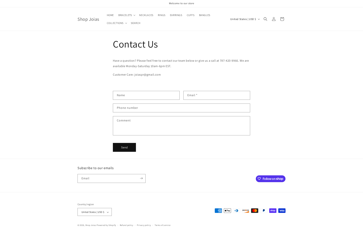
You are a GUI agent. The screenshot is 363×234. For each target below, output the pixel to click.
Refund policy (126, 225)
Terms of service (163, 225)
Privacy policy (144, 225)
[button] (126, 15)
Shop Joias (90, 225)
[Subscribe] (141, 178)
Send (124, 147)
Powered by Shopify (106, 225)
